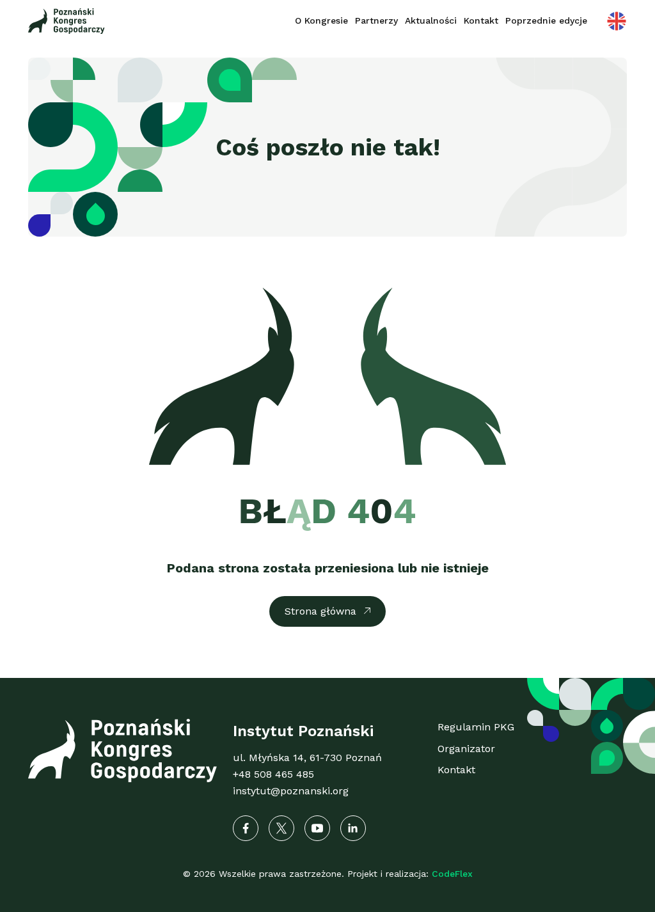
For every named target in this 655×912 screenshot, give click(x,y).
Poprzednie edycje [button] (546, 20)
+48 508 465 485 (273, 774)
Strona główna (320, 611)
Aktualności (431, 20)
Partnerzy (376, 20)
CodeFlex (452, 874)
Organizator (466, 749)
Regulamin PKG (476, 727)
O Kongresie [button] (321, 20)
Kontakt (481, 20)
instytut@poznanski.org (291, 791)
